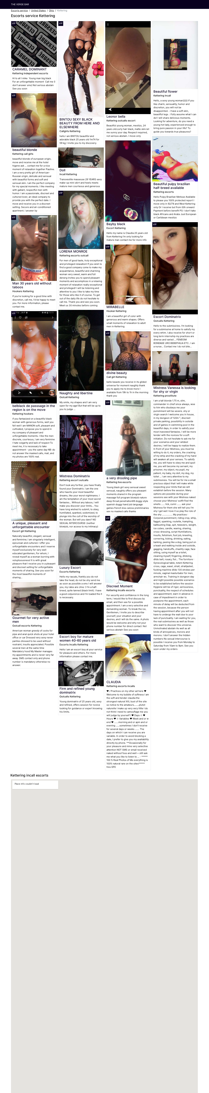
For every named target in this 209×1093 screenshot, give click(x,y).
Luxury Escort (70, 568)
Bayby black (115, 224)
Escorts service (19, 10)
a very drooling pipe (121, 478)
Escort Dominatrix (167, 317)
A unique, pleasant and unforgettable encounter (31, 525)
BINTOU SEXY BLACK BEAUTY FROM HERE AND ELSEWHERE (80, 123)
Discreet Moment (119, 586)
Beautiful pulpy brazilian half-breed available (171, 186)
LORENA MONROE (74, 251)
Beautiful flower (165, 91)
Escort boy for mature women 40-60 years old (78, 638)
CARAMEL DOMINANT (29, 69)
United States (38, 10)
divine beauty (116, 373)
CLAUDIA (113, 682)
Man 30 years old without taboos (31, 285)
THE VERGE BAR (20, 4)
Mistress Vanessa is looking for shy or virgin (174, 389)
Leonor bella (115, 116)
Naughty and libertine (76, 393)
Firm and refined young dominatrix (77, 690)
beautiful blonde (24, 150)
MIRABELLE (115, 307)
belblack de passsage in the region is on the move (33, 408)
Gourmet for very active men (30, 619)
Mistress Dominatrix (75, 476)
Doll (62, 170)
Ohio (51, 10)
